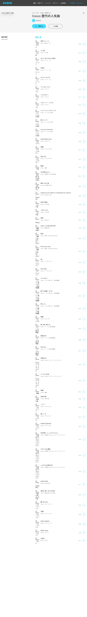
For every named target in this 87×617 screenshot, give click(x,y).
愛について (44, 120)
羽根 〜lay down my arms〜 (51, 235)
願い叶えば (44, 502)
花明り (43, 68)
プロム (46, 540)
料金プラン (40, 3)
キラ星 (43, 51)
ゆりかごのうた (45, 77)
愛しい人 (43, 414)
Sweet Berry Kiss (46, 139)
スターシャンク (48, 504)
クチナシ (47, 532)
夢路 (42, 317)
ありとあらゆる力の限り (48, 58)
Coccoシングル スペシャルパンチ (53, 360)
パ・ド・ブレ (48, 60)
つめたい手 (44, 210)
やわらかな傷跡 (45, 449)
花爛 (42, 511)
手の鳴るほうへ (45, 172)
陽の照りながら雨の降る (50, 174)
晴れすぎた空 (45, 183)
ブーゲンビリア (48, 261)
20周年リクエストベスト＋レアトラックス (55, 435)
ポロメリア (47, 141)
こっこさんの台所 (49, 112)
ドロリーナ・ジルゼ (47, 103)
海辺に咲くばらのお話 (48, 491)
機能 (34, 3)
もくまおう (44, 278)
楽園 (42, 390)
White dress (44, 530)
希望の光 (43, 358)
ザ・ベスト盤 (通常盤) (50, 326)
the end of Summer (47, 129)
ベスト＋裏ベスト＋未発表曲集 (52, 280)
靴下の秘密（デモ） (47, 291)
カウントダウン (48, 149)
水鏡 (46, 168)
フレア (43, 404)
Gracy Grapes (45, 521)
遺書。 (43, 147)
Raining (47, 220)
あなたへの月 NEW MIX (48, 226)
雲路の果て (47, 228)
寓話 (42, 166)
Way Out (43, 156)
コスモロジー (45, 95)
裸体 (42, 218)
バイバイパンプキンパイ (48, 110)
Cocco (42, 43)
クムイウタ (47, 318)
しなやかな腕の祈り (47, 465)
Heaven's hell (48, 194)
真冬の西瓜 (44, 202)
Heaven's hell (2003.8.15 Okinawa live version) (56, 193)
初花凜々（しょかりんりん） (50, 433)
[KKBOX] (7, 3)
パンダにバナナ (46, 87)
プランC (47, 89)
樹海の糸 (43, 336)
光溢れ (43, 538)
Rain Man (44, 269)
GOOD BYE (44, 481)
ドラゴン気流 (45, 374)
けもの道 (47, 204)
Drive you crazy (46, 246)
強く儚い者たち (48, 185)
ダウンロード (79, 3)
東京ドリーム (45, 41)
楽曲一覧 (38, 37)
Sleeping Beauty (46, 423)
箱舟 (42, 234)
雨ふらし (43, 304)
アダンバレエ (48, 406)
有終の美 (43, 396)
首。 (42, 259)
